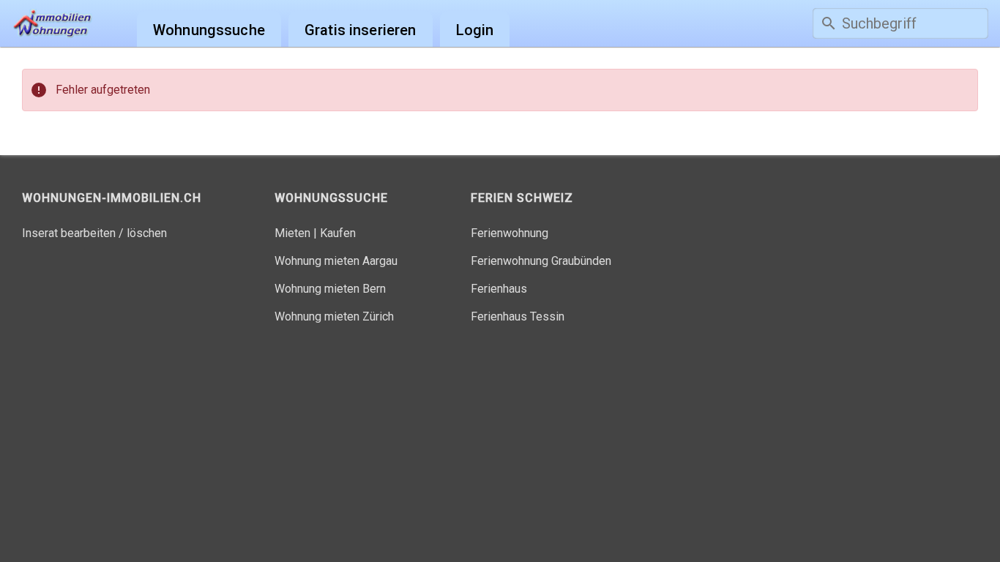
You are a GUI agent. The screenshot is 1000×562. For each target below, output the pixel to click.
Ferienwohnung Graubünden (541, 261)
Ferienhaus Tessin (517, 316)
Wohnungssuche (209, 30)
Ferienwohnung (509, 233)
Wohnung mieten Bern (330, 289)
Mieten (292, 233)
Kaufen (338, 233)
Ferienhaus (499, 289)
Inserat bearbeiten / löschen (94, 233)
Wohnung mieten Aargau (336, 261)
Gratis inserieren (361, 30)
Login (475, 30)
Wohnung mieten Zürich (334, 316)
